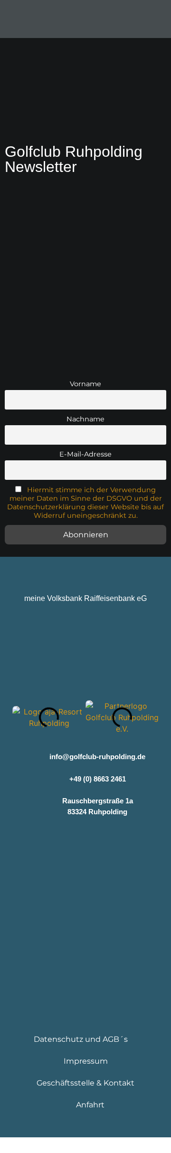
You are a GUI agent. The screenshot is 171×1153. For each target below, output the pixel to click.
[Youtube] (114, 840)
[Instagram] (86, 840)
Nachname (85, 419)
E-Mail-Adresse (85, 454)
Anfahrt (90, 1104)
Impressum (86, 1061)
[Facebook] (57, 840)
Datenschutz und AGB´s (81, 1039)
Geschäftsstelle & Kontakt (85, 1082)
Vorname (85, 384)
